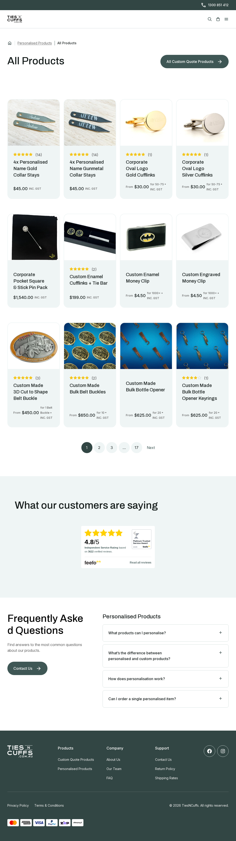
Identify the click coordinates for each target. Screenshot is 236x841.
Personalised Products (35, 43)
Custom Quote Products (76, 759)
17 (137, 447)
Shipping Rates (166, 778)
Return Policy (165, 769)
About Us (113, 759)
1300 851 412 (218, 5)
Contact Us (163, 759)
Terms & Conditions (49, 805)
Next (151, 447)
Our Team (113, 769)
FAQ (109, 778)
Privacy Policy (18, 805)
